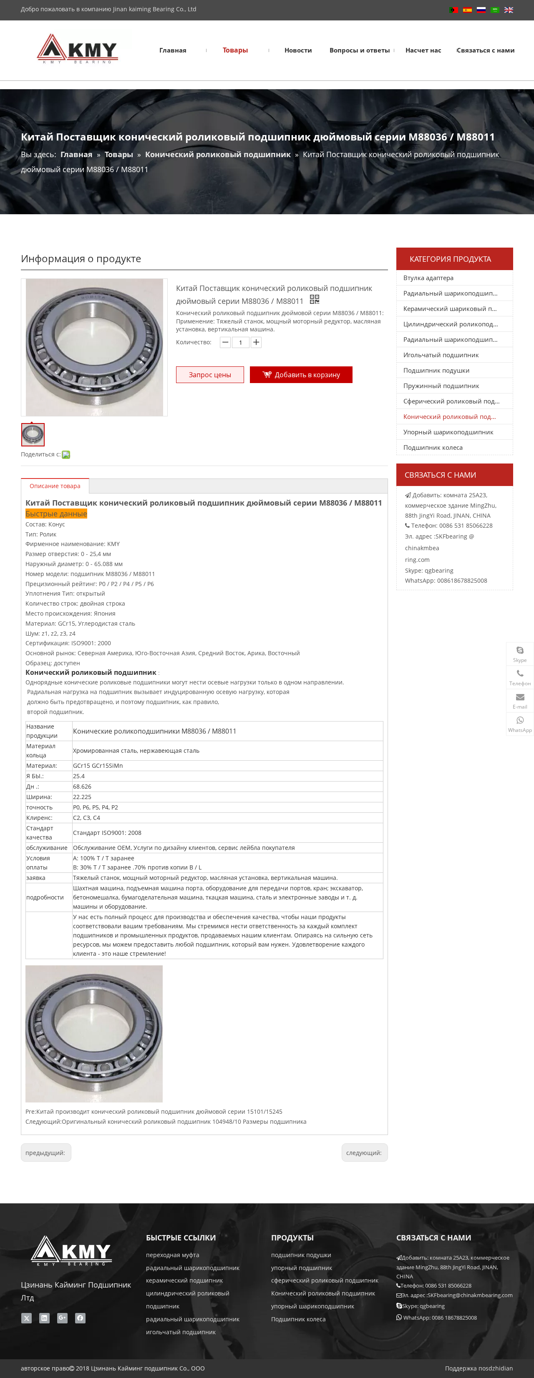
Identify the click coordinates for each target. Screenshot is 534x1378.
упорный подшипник (301, 1268)
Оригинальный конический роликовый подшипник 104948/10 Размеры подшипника (184, 1121)
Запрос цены (210, 374)
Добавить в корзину (307, 374)
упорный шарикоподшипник (312, 1306)
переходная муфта (172, 1255)
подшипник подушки (301, 1255)
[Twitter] (26, 1318)
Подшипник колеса (433, 447)
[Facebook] (80, 1318)
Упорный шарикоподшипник (448, 432)
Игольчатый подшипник (441, 355)
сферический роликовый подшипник (324, 1280)
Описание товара (55, 486)
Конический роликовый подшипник (458, 416)
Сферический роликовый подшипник (458, 401)
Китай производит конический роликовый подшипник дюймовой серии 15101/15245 (159, 1111)
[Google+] (62, 1318)
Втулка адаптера (428, 277)
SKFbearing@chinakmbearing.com (470, 1295)
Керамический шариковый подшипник (458, 308)
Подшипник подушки (436, 370)
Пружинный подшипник (441, 385)
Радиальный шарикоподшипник (453, 293)
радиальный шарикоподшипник (192, 1268)
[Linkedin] (44, 1318)
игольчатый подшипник (181, 1332)
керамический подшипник (184, 1280)
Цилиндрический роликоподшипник (458, 324)
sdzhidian (499, 1368)
